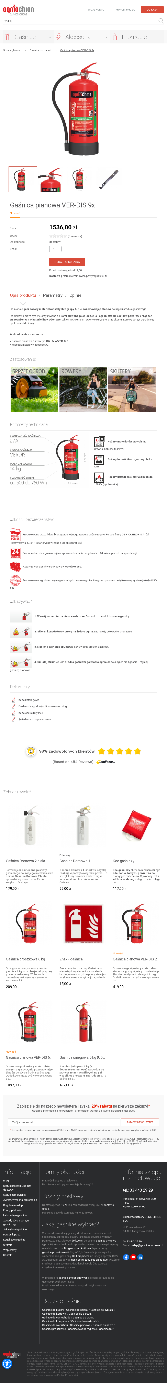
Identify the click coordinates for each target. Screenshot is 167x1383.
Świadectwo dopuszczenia (35, 719)
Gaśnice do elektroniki (84, 1321)
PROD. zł (125, 9)
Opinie (75, 295)
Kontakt (7, 1255)
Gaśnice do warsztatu (55, 1325)
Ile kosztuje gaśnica (15, 1215)
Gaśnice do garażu (80, 1313)
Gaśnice (25, 36)
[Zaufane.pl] (105, 761)
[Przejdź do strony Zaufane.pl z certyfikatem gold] (31, 751)
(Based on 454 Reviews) (73, 761)
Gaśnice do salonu (77, 1309)
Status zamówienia (14, 1194)
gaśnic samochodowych (73, 1277)
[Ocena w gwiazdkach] (119, 751)
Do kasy (152, 9)
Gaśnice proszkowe (54, 1328)
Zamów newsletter (140, 1122)
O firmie (7, 1244)
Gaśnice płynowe (80, 1325)
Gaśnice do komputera (55, 1321)
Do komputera (80, 1256)
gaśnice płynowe (106, 1240)
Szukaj (161, 21)
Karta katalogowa (29, 700)
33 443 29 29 (141, 1190)
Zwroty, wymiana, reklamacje (20, 1199)
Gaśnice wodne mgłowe (82, 1328)
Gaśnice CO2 (106, 1328)
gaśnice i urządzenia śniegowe (89, 1259)
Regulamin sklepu (13, 1205)
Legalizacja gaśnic (14, 1239)
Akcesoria (78, 36)
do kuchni (77, 1240)
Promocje (134, 36)
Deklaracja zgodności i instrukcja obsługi (43, 706)
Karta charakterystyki (31, 713)
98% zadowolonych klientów (67, 751)
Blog (6, 1180)
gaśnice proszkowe (54, 1252)
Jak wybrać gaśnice (15, 1229)
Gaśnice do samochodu (56, 1317)
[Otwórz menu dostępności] (7, 1364)
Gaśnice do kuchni (53, 1309)
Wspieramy (9, 1249)
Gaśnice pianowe (103, 1325)
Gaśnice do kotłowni (54, 1313)
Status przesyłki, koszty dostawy (17, 1187)
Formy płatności (12, 1210)
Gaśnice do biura (83, 1317)
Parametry (53, 295)
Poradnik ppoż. (12, 1234)
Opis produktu (23, 295)
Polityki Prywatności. (67, 1375)
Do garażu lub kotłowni (77, 1248)
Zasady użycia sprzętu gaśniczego (16, 1222)
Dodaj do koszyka (67, 261)
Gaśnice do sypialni (101, 1309)
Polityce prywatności (133, 1143)
